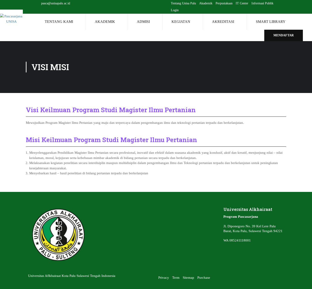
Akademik (205, 3)
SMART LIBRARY (271, 22)
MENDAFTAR (283, 35)
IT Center (242, 3)
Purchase (203, 277)
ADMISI (143, 22)
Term (176, 277)
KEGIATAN (181, 22)
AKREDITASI (223, 22)
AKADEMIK (105, 22)
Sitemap (188, 277)
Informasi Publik (262, 3)
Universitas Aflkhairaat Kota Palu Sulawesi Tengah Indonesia (71, 276)
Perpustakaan (224, 3)
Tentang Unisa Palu (183, 3)
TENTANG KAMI (59, 22)
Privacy (163, 277)
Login (175, 10)
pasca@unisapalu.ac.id (55, 3)
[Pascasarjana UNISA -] (11, 19)
